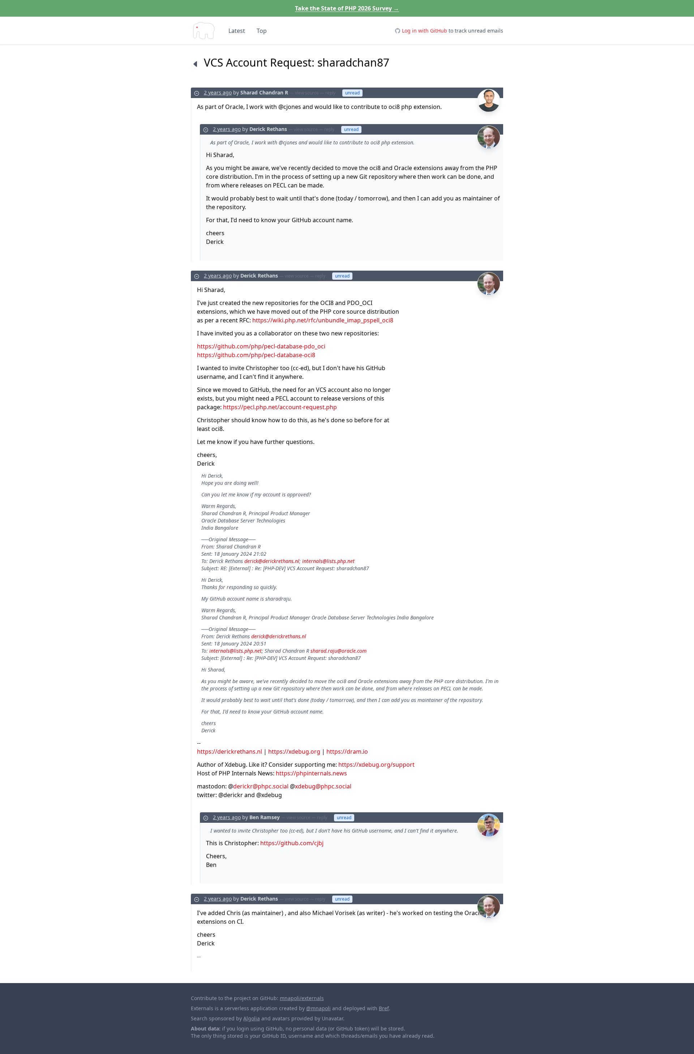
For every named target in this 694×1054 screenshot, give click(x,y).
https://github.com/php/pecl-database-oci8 (256, 355)
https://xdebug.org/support (376, 765)
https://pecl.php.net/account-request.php (280, 407)
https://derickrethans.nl (229, 751)
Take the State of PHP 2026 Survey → (347, 8)
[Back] (195, 63)
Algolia (251, 1018)
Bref (384, 1008)
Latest (236, 31)
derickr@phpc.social (260, 786)
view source (307, 93)
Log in (424, 30)
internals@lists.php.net (328, 561)
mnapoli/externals (302, 998)
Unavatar (332, 1018)
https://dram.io (347, 751)
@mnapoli (318, 1008)
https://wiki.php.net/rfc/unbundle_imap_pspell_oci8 (322, 320)
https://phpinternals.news (311, 773)
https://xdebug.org (294, 751)
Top (262, 31)
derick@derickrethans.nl (271, 561)
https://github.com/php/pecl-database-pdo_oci (261, 346)
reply (330, 93)
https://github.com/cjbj (292, 843)
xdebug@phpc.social (323, 786)
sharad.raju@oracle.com (338, 650)
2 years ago (218, 92)
